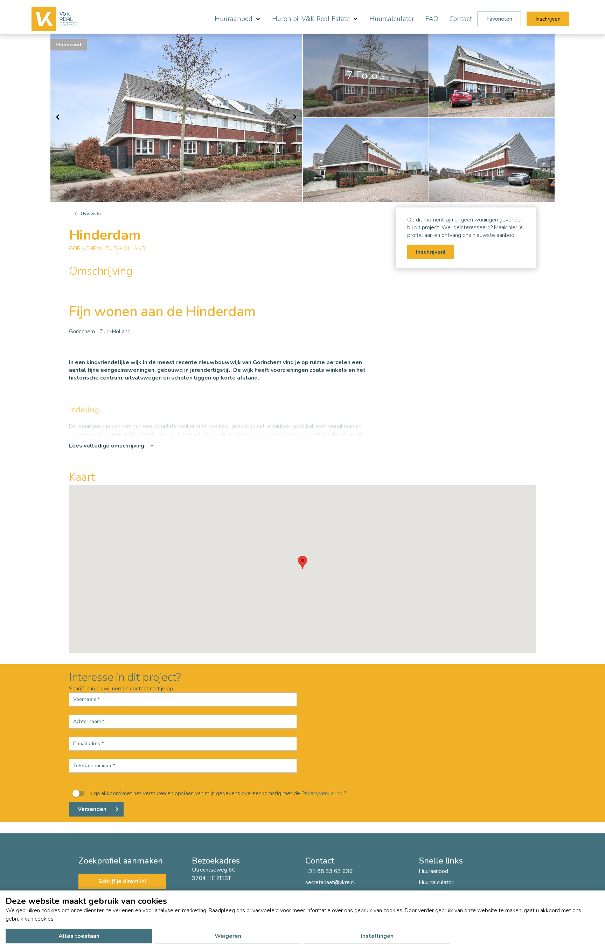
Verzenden (92, 809)
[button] (302, 562)
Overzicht (91, 214)
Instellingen (377, 936)
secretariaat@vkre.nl (330, 882)
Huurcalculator (391, 18)
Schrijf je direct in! (122, 881)
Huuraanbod (433, 871)
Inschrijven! (430, 252)
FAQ (431, 18)
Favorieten (499, 19)
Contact (461, 18)
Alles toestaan (78, 936)
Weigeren (228, 936)
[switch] (302, 793)
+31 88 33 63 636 (329, 871)
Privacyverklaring (321, 793)
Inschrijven (548, 19)
